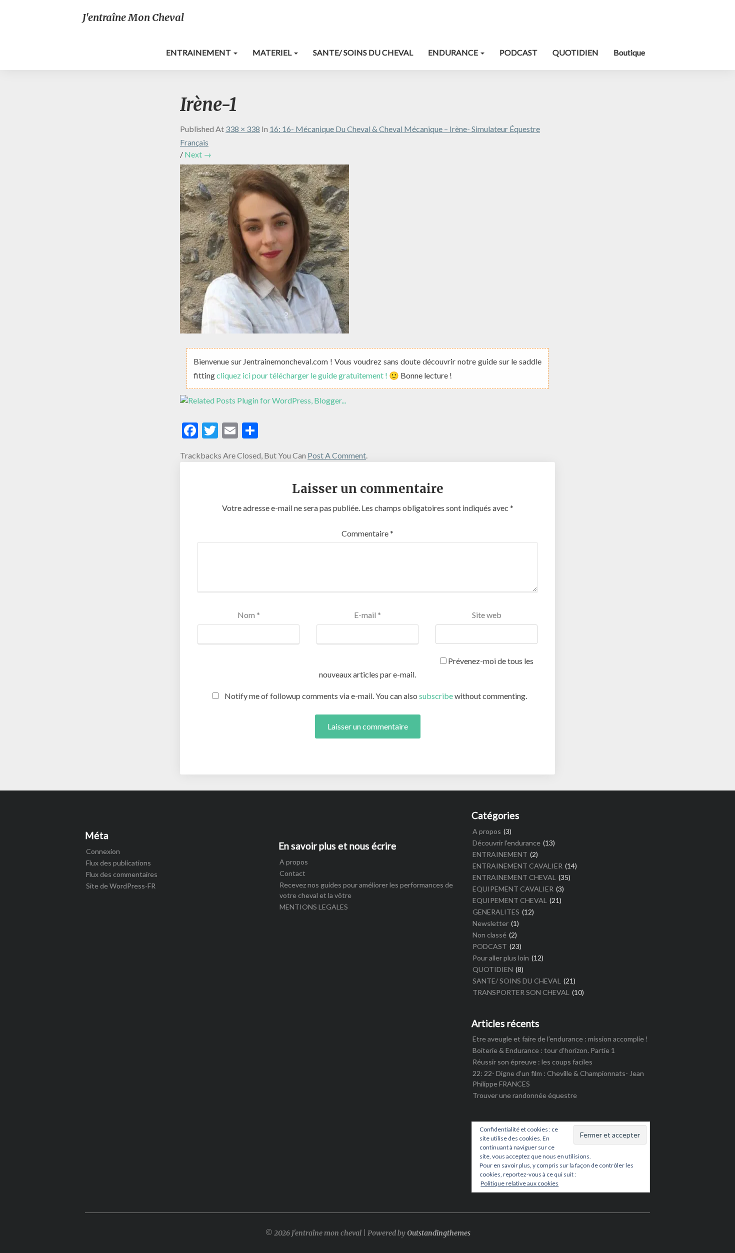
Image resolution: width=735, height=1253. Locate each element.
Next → (198, 154)
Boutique (629, 52)
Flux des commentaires (122, 874)
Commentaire (368, 533)
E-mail (367, 615)
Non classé (489, 934)
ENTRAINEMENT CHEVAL (514, 877)
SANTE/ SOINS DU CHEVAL (363, 52)
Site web (487, 615)
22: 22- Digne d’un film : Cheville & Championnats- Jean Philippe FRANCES (558, 1078)
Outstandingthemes (438, 1233)
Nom (249, 615)
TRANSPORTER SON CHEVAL (521, 992)
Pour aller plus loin (500, 958)
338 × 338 (243, 129)
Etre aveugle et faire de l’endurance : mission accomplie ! (560, 1038)
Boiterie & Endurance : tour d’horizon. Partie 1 (543, 1050)
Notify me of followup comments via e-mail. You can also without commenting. (375, 695)
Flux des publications (118, 862)
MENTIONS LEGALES (314, 906)
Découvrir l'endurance (506, 842)
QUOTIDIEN (575, 52)
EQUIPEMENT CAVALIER (513, 888)
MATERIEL (272, 52)
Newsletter (490, 923)
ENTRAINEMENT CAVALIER (517, 866)
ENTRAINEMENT (199, 52)
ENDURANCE (454, 52)
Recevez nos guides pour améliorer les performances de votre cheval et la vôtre (366, 890)
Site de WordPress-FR (121, 886)
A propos (294, 862)
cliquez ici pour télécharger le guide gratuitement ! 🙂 (308, 375)
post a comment (337, 455)
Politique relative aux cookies (519, 1183)
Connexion (103, 851)
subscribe (436, 695)
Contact (293, 873)
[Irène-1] (264, 251)
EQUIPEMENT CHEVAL (509, 900)
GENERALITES (496, 912)
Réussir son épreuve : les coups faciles (532, 1062)
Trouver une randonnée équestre (524, 1095)
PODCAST (519, 52)
